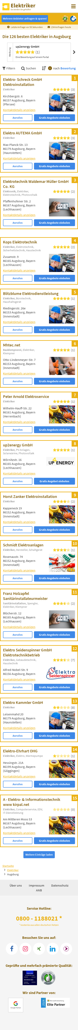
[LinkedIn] (53, 949)
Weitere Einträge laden (39, 854)
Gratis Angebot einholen (54, 481)
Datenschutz (59, 885)
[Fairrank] (66, 949)
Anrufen (18, 117)
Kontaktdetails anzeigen (19, 110)
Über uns (16, 885)
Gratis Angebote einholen (54, 117)
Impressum (37, 885)
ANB (39, 890)
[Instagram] (25, 949)
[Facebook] (12, 949)
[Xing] (39, 949)
